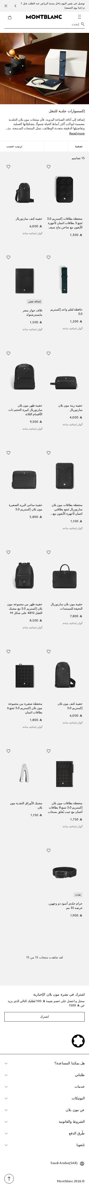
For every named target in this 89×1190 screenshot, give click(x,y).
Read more (77, 133)
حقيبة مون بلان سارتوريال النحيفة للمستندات (67, 606)
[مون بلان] (44, 16)
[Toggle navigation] (79, 17)
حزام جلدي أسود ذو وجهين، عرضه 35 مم (65, 906)
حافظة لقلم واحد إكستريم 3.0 (66, 312)
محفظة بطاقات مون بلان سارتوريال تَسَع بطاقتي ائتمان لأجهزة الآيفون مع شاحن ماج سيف (67, 510)
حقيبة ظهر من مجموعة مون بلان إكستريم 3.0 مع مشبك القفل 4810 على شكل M (24, 609)
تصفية (79, 146)
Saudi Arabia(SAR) (64, 1163)
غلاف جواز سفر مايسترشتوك (32, 312)
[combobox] (44, 25)
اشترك (44, 1016)
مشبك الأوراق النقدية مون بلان (26, 805)
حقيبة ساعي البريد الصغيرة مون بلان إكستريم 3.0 (25, 507)
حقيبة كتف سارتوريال (29, 218)
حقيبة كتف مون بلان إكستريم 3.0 (70, 706)
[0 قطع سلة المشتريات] (8, 20)
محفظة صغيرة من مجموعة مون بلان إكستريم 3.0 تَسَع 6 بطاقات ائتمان (24, 708)
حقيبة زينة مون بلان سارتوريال (70, 408)
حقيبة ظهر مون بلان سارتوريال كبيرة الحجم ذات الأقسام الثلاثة (25, 410)
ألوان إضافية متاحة (32, 233)
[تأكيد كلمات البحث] (83, 24)
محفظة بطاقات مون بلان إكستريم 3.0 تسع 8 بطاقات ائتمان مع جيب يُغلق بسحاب (65, 808)
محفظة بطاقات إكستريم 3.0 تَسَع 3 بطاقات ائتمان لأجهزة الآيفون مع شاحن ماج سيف (65, 223)
